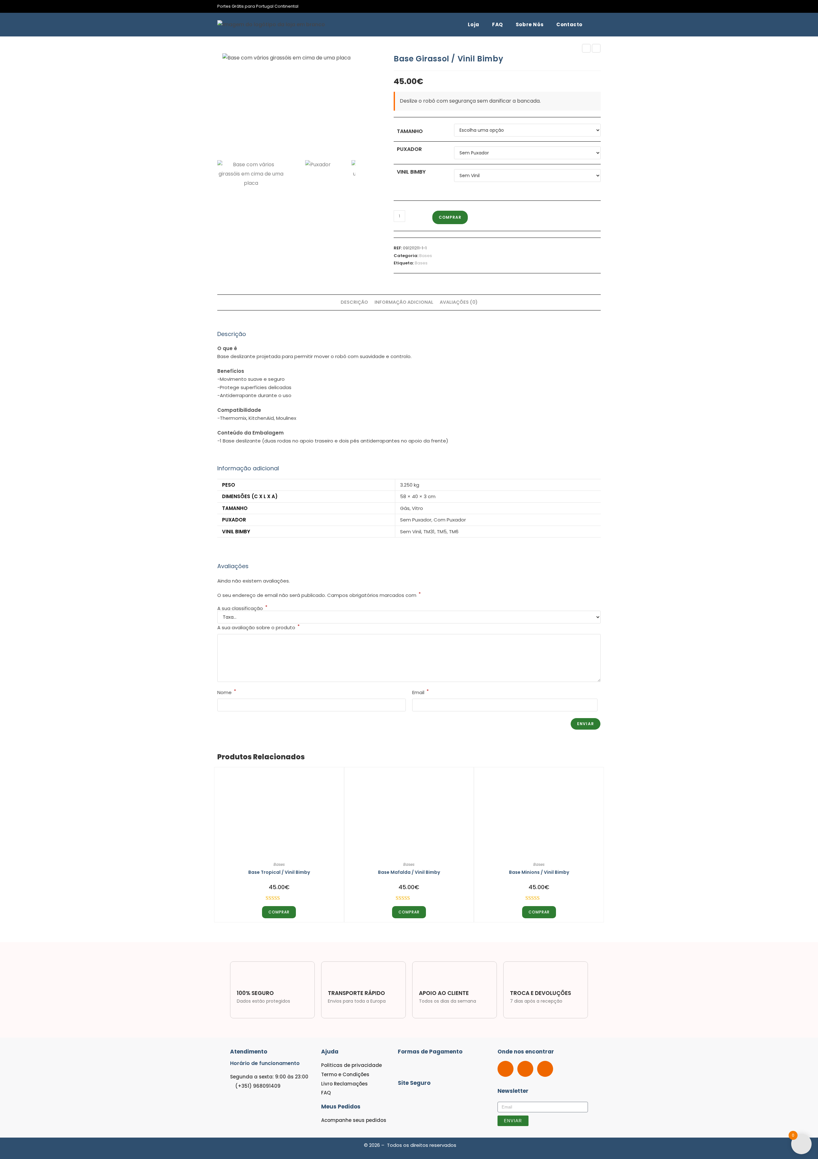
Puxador (409, 149)
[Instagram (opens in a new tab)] (598, 6)
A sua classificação (242, 608)
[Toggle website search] (597, 24)
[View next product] (596, 48)
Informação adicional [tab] (403, 302)
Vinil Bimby (411, 172)
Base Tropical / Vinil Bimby (279, 872)
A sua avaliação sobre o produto (258, 627)
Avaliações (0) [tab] (459, 302)
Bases (425, 256)
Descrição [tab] (354, 302)
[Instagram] (525, 1069)
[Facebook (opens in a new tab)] (591, 6)
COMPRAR (450, 217)
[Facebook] (505, 1069)
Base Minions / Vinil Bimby (539, 872)
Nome (226, 692)
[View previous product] (586, 48)
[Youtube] (545, 1069)
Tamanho (410, 131)
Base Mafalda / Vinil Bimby (409, 872)
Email (420, 692)
